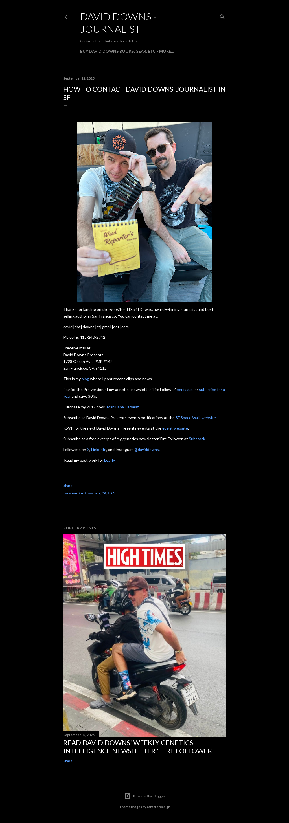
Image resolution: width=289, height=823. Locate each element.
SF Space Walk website (196, 417)
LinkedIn (98, 449)
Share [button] (67, 485)
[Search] (222, 15)
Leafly (109, 460)
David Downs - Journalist (118, 22)
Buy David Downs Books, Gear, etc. (118, 51)
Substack (197, 438)
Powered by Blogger (149, 796)
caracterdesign (158, 807)
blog (85, 378)
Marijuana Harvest (123, 406)
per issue (185, 389)
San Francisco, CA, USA (96, 493)
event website (175, 428)
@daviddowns (146, 449)
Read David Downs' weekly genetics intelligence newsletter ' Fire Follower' (138, 746)
